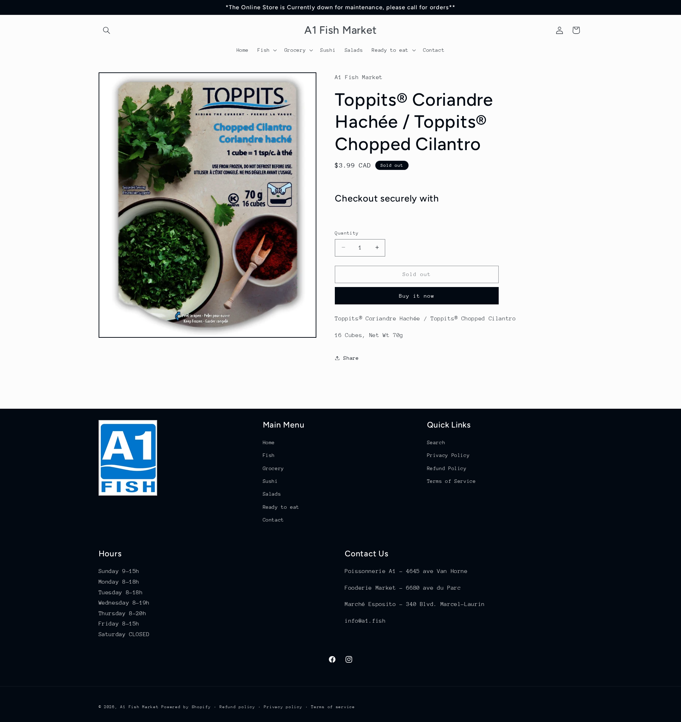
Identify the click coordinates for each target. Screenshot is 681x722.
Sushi (270, 481)
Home (269, 442)
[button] (107, 30)
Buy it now (417, 295)
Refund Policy (447, 468)
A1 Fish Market (139, 707)
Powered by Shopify (186, 707)
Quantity (347, 232)
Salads (272, 494)
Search (436, 442)
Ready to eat (281, 507)
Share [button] (351, 357)
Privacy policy (283, 707)
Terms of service (333, 707)
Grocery (273, 468)
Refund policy (237, 707)
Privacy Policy (448, 455)
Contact (273, 520)
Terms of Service (451, 481)
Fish (269, 455)
